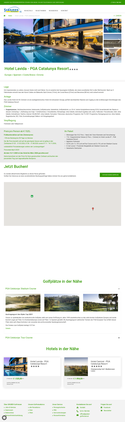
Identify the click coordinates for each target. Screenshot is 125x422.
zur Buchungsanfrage (110, 175)
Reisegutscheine (59, 407)
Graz (31, 410)
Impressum (9, 410)
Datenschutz (9, 413)
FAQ (55, 410)
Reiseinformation (59, 415)
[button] (5, 41)
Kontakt (64, 11)
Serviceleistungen (60, 413)
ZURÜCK (118, 16)
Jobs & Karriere (10, 407)
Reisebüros (53, 11)
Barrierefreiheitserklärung (14, 415)
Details (8, 328)
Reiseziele (28, 11)
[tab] (62, 288)
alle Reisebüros (34, 407)
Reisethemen (41, 11)
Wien (31, 413)
